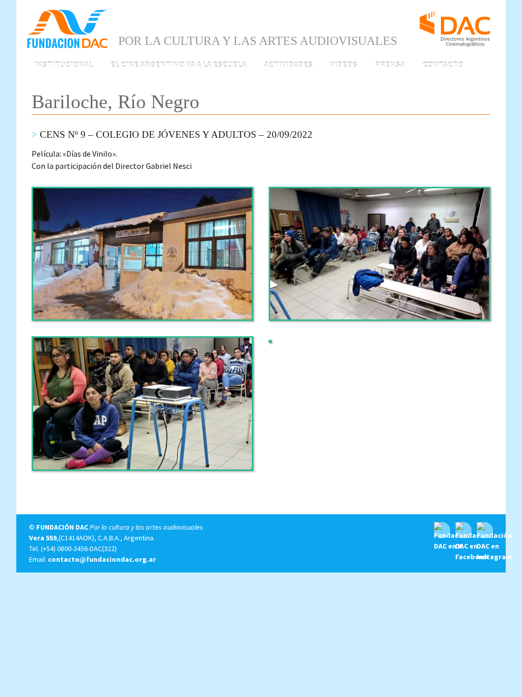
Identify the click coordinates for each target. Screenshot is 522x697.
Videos (343, 64)
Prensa (390, 64)
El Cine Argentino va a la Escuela (178, 64)
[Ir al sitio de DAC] (454, 24)
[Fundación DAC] (67, 28)
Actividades (288, 64)
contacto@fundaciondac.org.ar (102, 559)
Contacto (443, 64)
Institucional (63, 64)
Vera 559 (43, 537)
